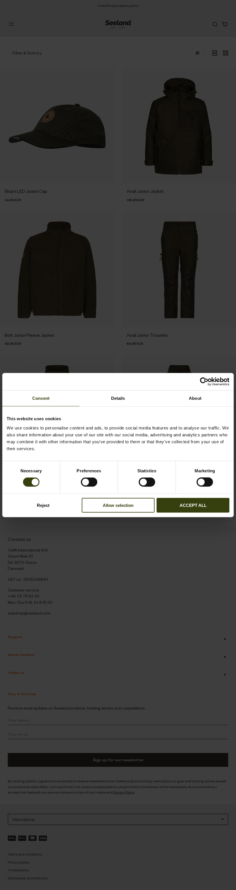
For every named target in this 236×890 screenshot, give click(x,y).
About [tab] (195, 398)
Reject (43, 505)
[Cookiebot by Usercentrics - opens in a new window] (204, 381)
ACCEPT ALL (193, 505)
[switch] (89, 482)
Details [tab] (118, 398)
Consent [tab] (41, 398)
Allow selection (118, 505)
